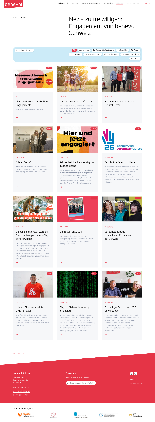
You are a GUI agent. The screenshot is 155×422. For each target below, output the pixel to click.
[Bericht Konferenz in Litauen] (122, 159)
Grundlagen (135, 58)
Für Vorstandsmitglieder (130, 54)
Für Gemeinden (75, 54)
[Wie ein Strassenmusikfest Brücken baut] (33, 305)
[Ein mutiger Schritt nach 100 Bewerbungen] (122, 305)
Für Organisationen (111, 54)
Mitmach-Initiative (74, 178)
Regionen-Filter (24, 50)
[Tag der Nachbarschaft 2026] (77, 94)
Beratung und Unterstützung (103, 50)
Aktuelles (23, 18)
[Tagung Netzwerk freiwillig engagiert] (77, 305)
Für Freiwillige (122, 50)
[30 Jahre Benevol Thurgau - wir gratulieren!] (122, 94)
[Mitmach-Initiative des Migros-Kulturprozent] (77, 159)
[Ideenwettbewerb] (33, 94)
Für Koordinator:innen (92, 54)
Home (15, 18)
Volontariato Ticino (34, 172)
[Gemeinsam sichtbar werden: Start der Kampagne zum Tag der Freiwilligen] (33, 232)
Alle (74, 50)
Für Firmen (135, 50)
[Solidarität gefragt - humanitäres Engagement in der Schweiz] (122, 232)
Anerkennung (84, 50)
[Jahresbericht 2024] (77, 232)
